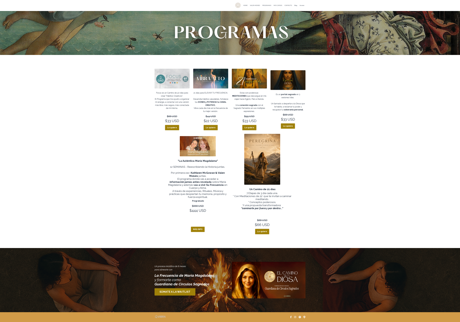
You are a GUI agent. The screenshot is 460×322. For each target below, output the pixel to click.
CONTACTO (288, 5)
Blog (295, 5)
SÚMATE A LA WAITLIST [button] (175, 291)
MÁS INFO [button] (197, 229)
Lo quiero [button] (172, 127)
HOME (245, 5)
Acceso (302, 5)
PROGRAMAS (266, 5)
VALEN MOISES (255, 5)
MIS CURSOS (278, 5)
